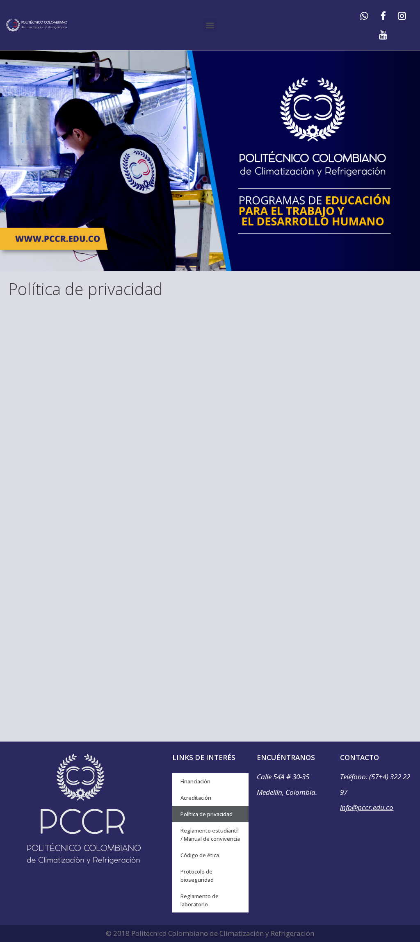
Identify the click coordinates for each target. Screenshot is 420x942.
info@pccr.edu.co (366, 807)
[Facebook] (383, 15)
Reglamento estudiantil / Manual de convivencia (210, 834)
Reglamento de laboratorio (199, 900)
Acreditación (195, 797)
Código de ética (199, 855)
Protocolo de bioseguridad (197, 875)
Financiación (195, 781)
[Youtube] (383, 34)
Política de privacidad (206, 814)
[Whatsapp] (364, 15)
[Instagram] (402, 15)
